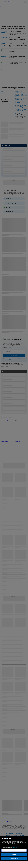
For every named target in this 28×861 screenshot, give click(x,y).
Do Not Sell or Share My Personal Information (14, 850)
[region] (14, 848)
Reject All (14, 854)
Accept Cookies (14, 858)
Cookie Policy (15, 847)
